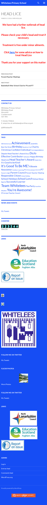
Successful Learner (15, 181)
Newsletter (6, 169)
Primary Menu (44, 3)
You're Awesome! (19, 190)
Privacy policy (28, 502)
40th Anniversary (6, 143)
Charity (35, 146)
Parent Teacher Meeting (35, 173)
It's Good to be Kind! (10, 162)
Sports (3, 182)
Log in (3, 464)
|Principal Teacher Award (10, 193)
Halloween (26, 157)
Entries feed (5, 469)
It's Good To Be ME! (15, 166)
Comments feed (7, 473)
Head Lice (5, 160)
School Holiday (25, 176)
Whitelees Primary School (13, 3)
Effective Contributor (12, 156)
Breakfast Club (27, 147)
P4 (39, 170)
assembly (34, 144)
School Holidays (9, 178)
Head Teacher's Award (21, 159)
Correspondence (37, 150)
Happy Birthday (36, 156)
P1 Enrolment (31, 170)
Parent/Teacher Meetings (10, 75)
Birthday (17, 146)
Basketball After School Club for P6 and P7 (17, 84)
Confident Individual (21, 149)
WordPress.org (7, 477)
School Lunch (25, 178)
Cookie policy (18, 502)
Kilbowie (33, 166)
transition (38, 186)
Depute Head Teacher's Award (13, 153)
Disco (27, 154)
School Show (38, 179)
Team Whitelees (13, 185)
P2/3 (37, 170)
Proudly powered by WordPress (11, 488)
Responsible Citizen (11, 175)
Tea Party (30, 186)
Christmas (6, 150)
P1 (25, 170)
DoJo (33, 153)
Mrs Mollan (17, 18)
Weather (4, 191)
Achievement (21, 143)
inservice (38, 160)
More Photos (6, 384)
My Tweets (5, 211)
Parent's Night (5, 173)
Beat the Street (6, 147)
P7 (42, 169)
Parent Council (18, 172)
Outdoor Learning (18, 170)
